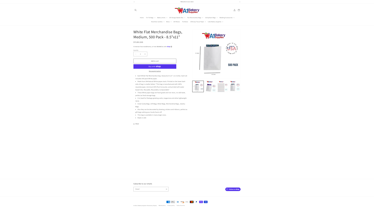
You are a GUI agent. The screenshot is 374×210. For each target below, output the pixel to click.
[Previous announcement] (134, 2)
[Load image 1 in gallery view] (198, 86)
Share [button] (137, 124)
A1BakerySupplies (141, 205)
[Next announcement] (240, 2)
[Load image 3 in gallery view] (222, 86)
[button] (135, 10)
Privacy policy (171, 205)
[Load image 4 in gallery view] (235, 86)
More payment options (155, 71)
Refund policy (162, 205)
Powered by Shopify (152, 205)
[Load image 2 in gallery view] (210, 86)
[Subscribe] (166, 189)
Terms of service (181, 205)
